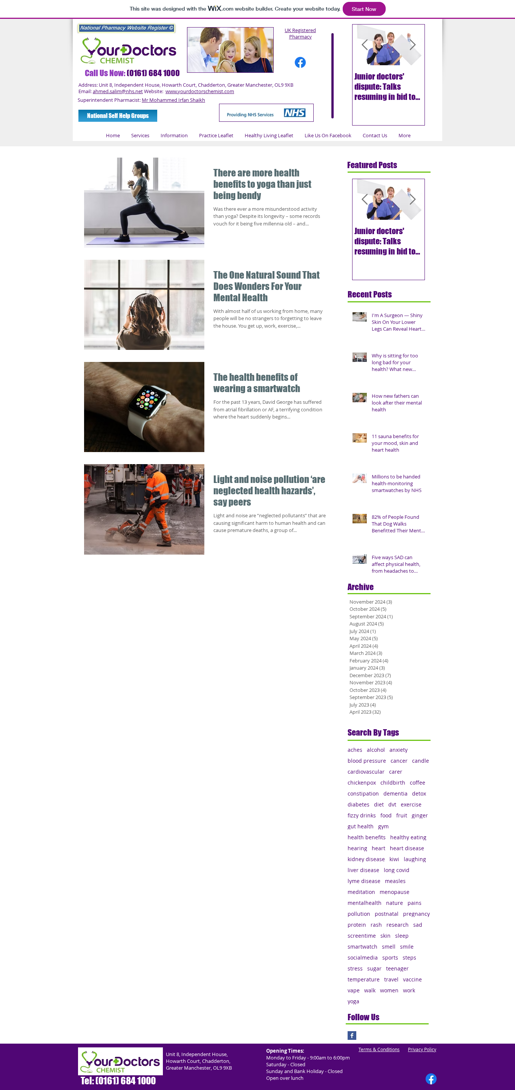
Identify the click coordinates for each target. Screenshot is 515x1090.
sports (390, 957)
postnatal (387, 914)
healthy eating (408, 837)
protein (357, 924)
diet (379, 804)
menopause (394, 892)
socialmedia (363, 957)
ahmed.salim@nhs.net (118, 91)
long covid (396, 870)
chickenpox (362, 782)
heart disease (407, 848)
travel (391, 979)
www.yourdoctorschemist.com (200, 91)
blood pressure (367, 760)
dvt (392, 804)
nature (394, 903)
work (409, 990)
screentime (362, 935)
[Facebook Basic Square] (352, 1035)
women (389, 990)
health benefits (367, 837)
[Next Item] (412, 45)
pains (415, 903)
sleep (402, 935)
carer (395, 771)
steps (409, 957)
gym (383, 826)
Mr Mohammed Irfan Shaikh (173, 100)
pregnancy (416, 914)
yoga (353, 1001)
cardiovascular (366, 771)
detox (419, 793)
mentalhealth (365, 903)
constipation (363, 793)
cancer (399, 760)
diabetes (358, 804)
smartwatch (362, 946)
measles (395, 881)
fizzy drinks (362, 815)
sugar (374, 968)
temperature (364, 979)
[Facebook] (300, 62)
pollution (359, 914)
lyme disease (364, 881)
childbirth (392, 782)
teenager (397, 968)
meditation (361, 892)
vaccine (412, 979)
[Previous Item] (364, 45)
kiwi (394, 859)
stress (355, 968)
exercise (411, 804)
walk (370, 990)
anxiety (398, 750)
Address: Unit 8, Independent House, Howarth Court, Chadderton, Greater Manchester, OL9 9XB (185, 84)
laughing (415, 859)
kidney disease (366, 859)
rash (376, 924)
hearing (357, 848)
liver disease (363, 870)
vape (354, 990)
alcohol (376, 750)
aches (355, 750)
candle (420, 760)
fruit (401, 815)
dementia (395, 793)
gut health (361, 826)
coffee (417, 782)
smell (388, 946)
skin (385, 935)
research (397, 924)
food (386, 815)
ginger (420, 815)
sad (417, 924)
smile (407, 946)
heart (378, 848)
